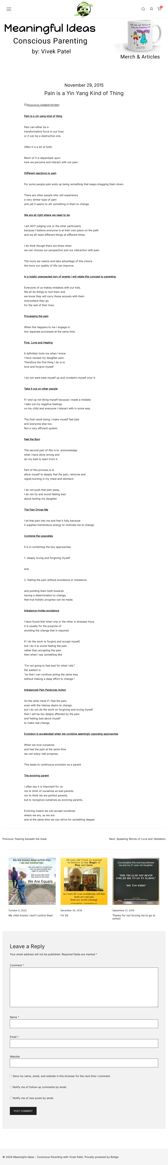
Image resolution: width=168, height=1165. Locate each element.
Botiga (114, 1157)
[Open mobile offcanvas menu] (9, 9)
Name (14, 1017)
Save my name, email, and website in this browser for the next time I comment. (62, 1076)
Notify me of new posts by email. (33, 1098)
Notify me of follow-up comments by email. (40, 1087)
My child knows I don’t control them (31, 915)
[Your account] (151, 9)
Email (14, 1036)
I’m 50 (64, 915)
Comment (17, 965)
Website (15, 1056)
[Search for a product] (143, 9)
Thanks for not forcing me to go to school (133, 917)
